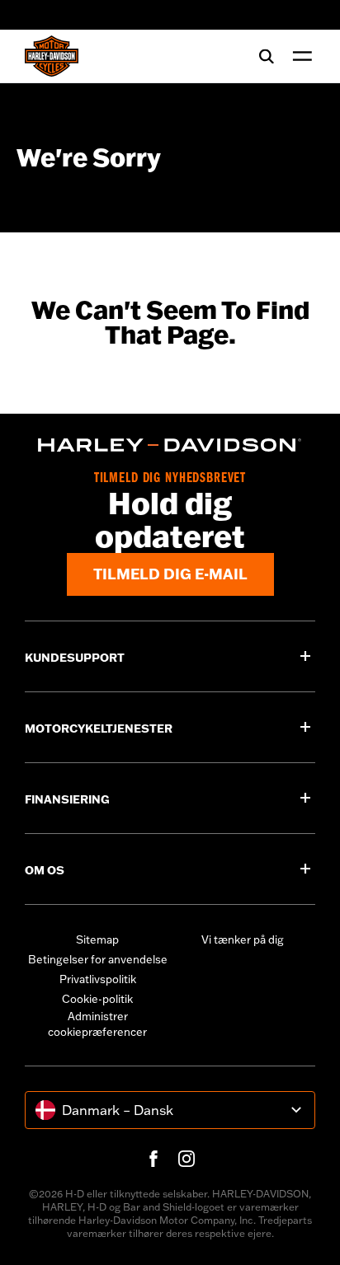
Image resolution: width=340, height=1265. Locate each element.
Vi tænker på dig (242, 939)
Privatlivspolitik (97, 979)
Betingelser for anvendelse (98, 959)
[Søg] (266, 56)
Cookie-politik (97, 998)
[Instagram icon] (186, 1159)
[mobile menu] (298, 56)
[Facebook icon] (153, 1159)
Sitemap (97, 939)
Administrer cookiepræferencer (97, 1024)
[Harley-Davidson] (170, 445)
